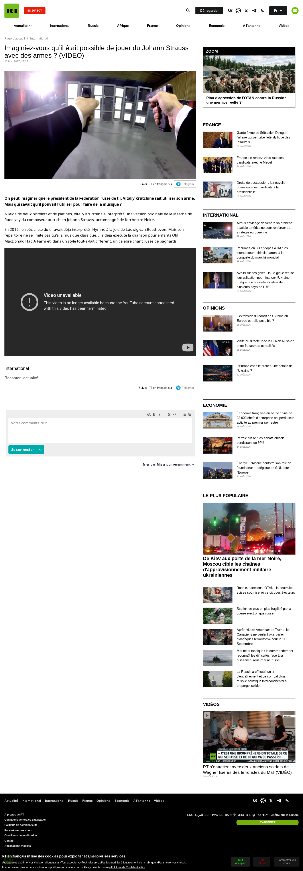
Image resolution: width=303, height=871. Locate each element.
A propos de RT (14, 814)
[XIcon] (246, 10)
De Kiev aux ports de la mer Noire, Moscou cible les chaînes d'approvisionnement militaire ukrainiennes (242, 567)
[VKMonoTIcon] (230, 10)
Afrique (123, 26)
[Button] (295, 10)
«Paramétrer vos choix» (171, 862)
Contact (9, 840)
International (59, 26)
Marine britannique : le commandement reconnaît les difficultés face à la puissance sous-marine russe (265, 655)
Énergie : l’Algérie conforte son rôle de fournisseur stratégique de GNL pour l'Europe (264, 467)
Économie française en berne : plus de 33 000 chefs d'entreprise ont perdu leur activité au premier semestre (265, 417)
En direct (35, 10)
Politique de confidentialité (20, 825)
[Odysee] (238, 10)
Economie (216, 26)
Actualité (21, 26)
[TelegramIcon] (254, 10)
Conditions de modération (20, 835)
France (152, 26)
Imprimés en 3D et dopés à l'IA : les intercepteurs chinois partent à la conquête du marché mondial (262, 252)
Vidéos (284, 26)
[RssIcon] (262, 10)
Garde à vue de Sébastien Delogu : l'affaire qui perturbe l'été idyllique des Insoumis (263, 137)
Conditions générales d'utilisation (25, 819)
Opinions (183, 26)
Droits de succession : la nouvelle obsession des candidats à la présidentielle (261, 187)
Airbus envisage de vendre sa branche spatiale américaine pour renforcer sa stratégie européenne (264, 227)
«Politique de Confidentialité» (127, 867)
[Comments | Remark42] (100, 440)
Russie (93, 26)
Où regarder (209, 10)
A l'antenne (251, 26)
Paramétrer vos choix (18, 830)
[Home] (11, 11)
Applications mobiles (17, 845)
